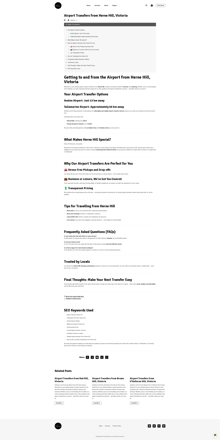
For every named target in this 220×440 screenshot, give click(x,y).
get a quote (160, 5)
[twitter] (154, 426)
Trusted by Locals (73, 62)
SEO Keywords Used (74, 69)
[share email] (97, 357)
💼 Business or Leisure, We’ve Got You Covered (84, 50)
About (106, 5)
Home (88, 5)
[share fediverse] (101, 357)
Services (97, 5)
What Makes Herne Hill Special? (77, 40)
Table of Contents (73, 24)
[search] (147, 5)
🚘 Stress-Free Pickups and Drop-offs (82, 47)
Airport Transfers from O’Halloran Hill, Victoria (143, 380)
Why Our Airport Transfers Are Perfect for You (81, 43)
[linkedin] (163, 426)
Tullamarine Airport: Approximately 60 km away (84, 37)
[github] (159, 426)
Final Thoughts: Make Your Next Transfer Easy (81, 66)
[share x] (92, 357)
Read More (59, 403)
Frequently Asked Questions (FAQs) (78, 59)
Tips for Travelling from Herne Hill (78, 56)
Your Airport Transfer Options (76, 30)
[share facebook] (87, 357)
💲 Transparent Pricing (77, 53)
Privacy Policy (117, 426)
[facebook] (149, 426)
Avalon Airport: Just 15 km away (79, 33)
